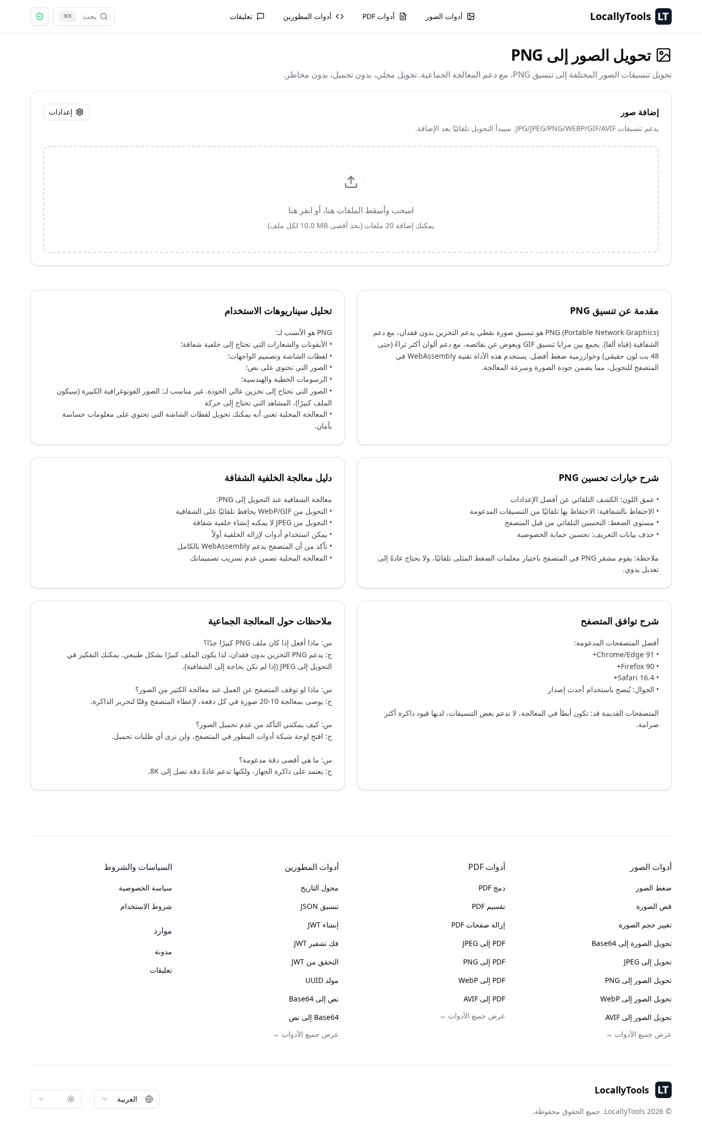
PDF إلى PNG (484, 962)
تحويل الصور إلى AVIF (638, 1017)
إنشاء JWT (323, 925)
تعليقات (241, 16)
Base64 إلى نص (314, 1017)
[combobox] (127, 1099)
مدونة (163, 951)
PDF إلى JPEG (484, 943)
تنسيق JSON (320, 906)
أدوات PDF (378, 16)
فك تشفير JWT (316, 943)
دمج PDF (491, 888)
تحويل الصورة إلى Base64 (632, 943)
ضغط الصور (654, 888)
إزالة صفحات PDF (478, 925)
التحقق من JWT (315, 962)
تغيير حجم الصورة (645, 925)
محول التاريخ (320, 888)
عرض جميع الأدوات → (638, 1034)
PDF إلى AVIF (484, 999)
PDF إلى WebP (481, 980)
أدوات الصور (444, 16)
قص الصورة (654, 906)
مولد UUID (322, 980)
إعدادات (60, 112)
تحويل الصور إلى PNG (638, 980)
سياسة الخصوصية (145, 888)
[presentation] (351, 199)
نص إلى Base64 (314, 999)
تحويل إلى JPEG (648, 962)
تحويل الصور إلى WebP (636, 999)
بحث (80, 16)
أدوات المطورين (307, 16)
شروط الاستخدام (146, 906)
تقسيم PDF (488, 906)
